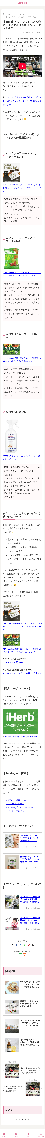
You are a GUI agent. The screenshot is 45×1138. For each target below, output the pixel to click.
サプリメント (9, 673)
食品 (28, 673)
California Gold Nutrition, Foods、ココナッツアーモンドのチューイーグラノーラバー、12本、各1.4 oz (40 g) (22, 188)
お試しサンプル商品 (15, 811)
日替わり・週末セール (16, 800)
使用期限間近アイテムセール (19, 807)
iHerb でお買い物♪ (14, 662)
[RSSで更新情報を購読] (24, 955)
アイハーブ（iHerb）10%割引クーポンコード (21, 737)
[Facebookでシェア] (16, 944)
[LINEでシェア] (24, 944)
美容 (21, 673)
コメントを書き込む (22, 1119)
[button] (32, 944)
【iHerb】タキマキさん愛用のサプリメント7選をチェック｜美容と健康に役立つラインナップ (22, 101)
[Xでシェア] (12, 944)
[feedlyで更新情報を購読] (20, 955)
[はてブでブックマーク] (20, 944)
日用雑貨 (37, 673)
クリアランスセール (15, 804)
